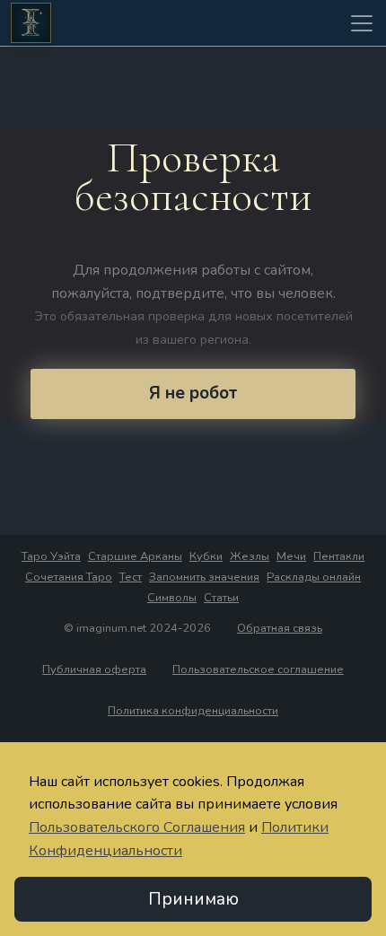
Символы (172, 598)
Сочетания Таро (68, 577)
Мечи (291, 556)
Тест (130, 577)
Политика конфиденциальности (193, 711)
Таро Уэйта (51, 556)
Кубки (206, 556)
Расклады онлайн (314, 577)
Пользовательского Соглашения (137, 827)
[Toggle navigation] (361, 23)
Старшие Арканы (135, 556)
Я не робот (193, 393)
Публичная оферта (94, 669)
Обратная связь (279, 628)
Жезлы (249, 556)
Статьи (221, 598)
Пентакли (338, 556)
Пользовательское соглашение (258, 669)
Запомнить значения (204, 577)
